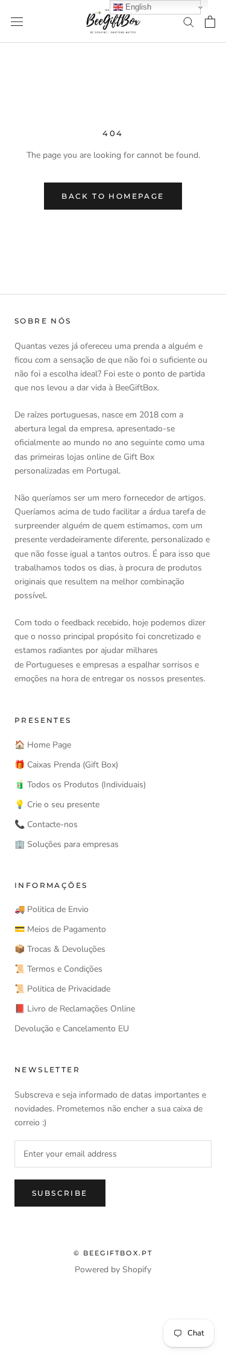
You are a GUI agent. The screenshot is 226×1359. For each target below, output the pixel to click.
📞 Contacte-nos (46, 824)
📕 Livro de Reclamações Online (74, 1008)
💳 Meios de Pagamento (60, 929)
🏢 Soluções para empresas (66, 844)
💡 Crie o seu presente (56, 804)
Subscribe (60, 1193)
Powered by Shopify (113, 1269)
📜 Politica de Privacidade (62, 989)
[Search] (188, 21)
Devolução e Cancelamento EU (71, 1028)
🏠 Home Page (42, 745)
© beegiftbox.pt (113, 1253)
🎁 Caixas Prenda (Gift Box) (66, 764)
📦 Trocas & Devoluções (59, 949)
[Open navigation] (17, 21)
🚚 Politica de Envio (51, 909)
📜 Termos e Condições (58, 969)
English (137, 6)
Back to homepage (112, 196)
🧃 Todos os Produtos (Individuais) (80, 784)
